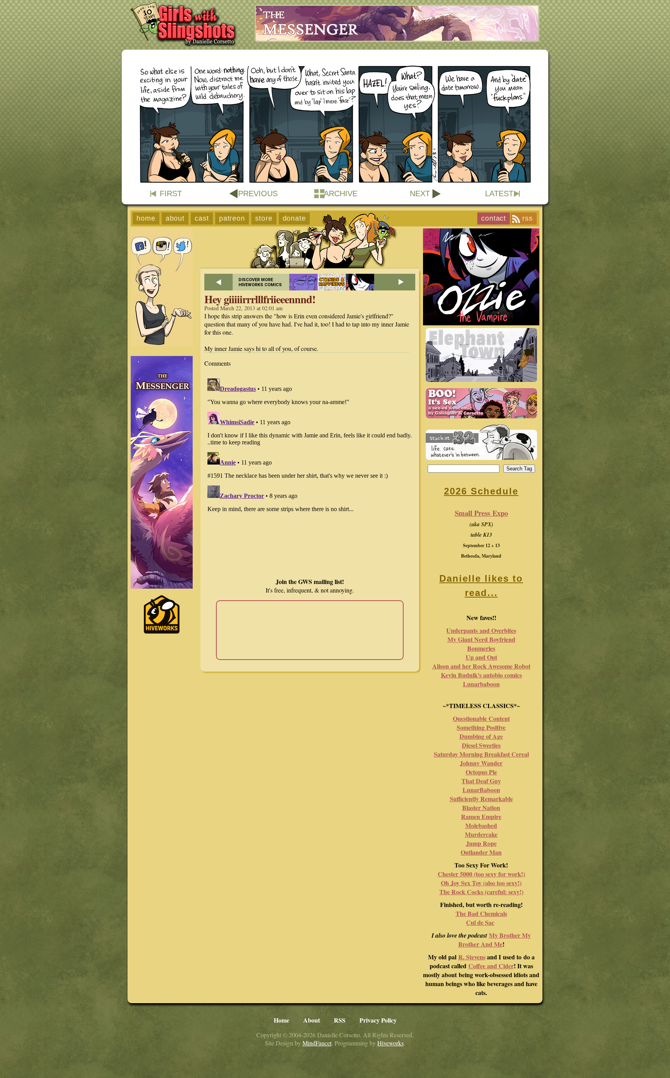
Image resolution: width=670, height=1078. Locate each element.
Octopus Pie (481, 771)
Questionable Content (481, 718)
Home (145, 218)
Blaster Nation (481, 807)
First (171, 193)
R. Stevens (471, 956)
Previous (258, 193)
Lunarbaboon (481, 683)
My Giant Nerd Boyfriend (481, 639)
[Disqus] (309, 472)
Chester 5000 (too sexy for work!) (481, 873)
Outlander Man (481, 852)
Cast (202, 218)
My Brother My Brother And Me (494, 939)
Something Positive (481, 727)
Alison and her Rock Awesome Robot (481, 666)
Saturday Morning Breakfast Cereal (481, 754)
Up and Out (481, 657)
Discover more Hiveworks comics (260, 282)
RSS (527, 218)
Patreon (232, 218)
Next (420, 193)
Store (264, 218)
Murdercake (481, 834)
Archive (340, 193)
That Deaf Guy (481, 780)
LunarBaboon (481, 789)
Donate (294, 218)
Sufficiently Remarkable (481, 798)
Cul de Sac (480, 922)
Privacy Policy (378, 1020)
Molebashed (481, 825)
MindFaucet (317, 1043)
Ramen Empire (481, 816)
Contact (493, 218)
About (175, 218)
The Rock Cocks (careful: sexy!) (481, 891)
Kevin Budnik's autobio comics (481, 674)
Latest (499, 193)
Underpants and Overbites (481, 630)
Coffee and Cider (491, 965)
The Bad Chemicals (481, 913)
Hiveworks (390, 1043)
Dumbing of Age (481, 736)
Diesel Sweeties (481, 745)
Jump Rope (481, 843)
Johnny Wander (481, 762)
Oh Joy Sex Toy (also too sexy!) (481, 882)
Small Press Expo (481, 513)
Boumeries (481, 648)
